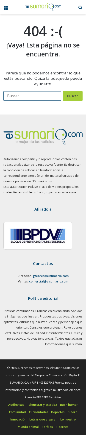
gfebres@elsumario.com (51, 276)
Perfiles (47, 427)
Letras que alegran (43, 419)
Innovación (18, 419)
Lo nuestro (68, 419)
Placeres (62, 427)
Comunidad (17, 412)
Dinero (72, 412)
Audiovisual (16, 405)
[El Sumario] (43, 7)
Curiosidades (38, 412)
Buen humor (69, 405)
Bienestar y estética (42, 405)
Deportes (57, 412)
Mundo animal (28, 427)
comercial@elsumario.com (48, 281)
